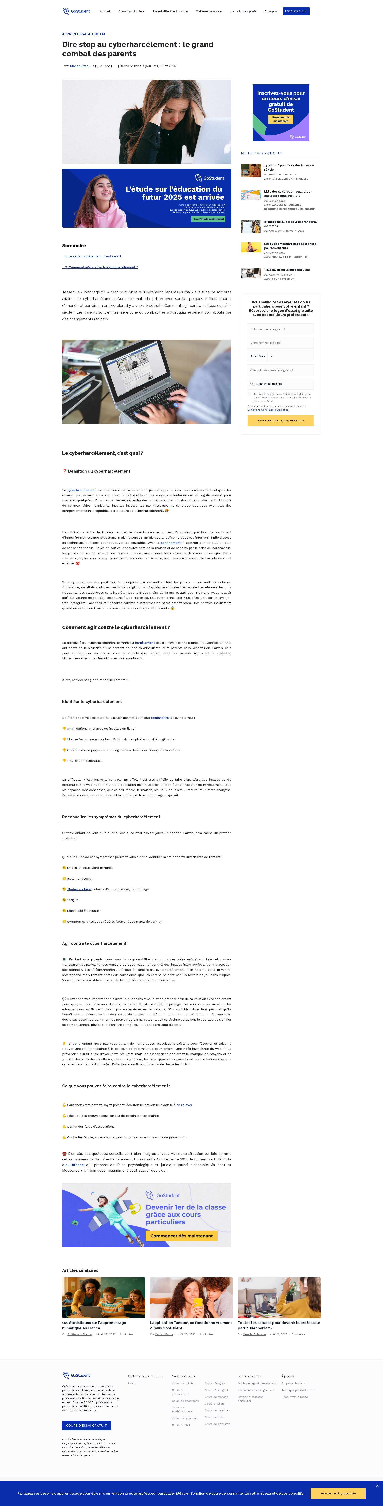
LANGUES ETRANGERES (286, 204)
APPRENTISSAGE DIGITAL (84, 34)
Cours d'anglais (215, 1383)
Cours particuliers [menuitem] (131, 11)
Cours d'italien (214, 1403)
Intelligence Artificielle (290, 178)
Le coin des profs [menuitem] (244, 11)
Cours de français (216, 1396)
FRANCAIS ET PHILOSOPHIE (289, 257)
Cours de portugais (217, 1423)
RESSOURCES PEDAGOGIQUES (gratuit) (290, 209)
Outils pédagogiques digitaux (257, 1383)
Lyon (131, 1383)
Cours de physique (184, 1418)
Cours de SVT (181, 1425)
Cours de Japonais (217, 1410)
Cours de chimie (182, 1383)
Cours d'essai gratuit (86, 1425)
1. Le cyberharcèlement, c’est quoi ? (91, 256)
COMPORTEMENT (283, 279)
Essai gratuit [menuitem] (296, 11)
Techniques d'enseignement (256, 1390)
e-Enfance (74, 1165)
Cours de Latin (215, 1417)
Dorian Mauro (164, 1334)
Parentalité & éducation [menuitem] (170, 11)
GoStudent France (281, 174)
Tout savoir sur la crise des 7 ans (287, 269)
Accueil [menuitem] (105, 11)
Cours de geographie (186, 1400)
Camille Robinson (280, 274)
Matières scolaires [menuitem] (209, 11)
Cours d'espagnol (216, 1390)
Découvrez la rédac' (295, 1396)
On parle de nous (293, 1383)
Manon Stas (79, 66)
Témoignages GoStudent (298, 1390)
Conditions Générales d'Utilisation (268, 409)
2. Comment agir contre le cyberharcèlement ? (100, 267)
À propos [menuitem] (271, 11)
